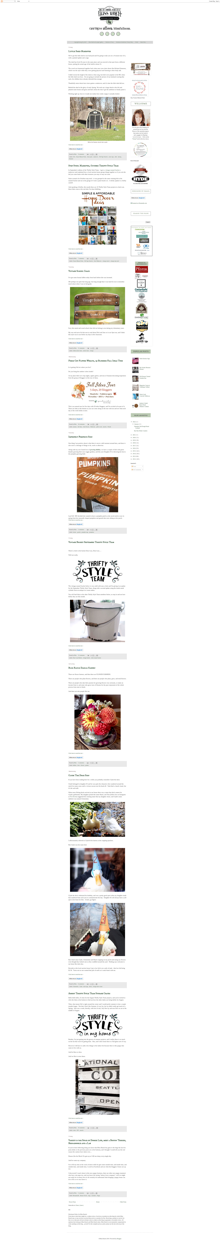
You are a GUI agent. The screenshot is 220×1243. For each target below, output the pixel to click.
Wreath (109, 426)
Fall (74, 156)
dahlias (75, 765)
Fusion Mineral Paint (81, 156)
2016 (134, 448)
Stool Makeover (98, 261)
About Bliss (143, 42)
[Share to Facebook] (96, 154)
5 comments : (81, 529)
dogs (89, 1195)
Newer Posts (72, 1202)
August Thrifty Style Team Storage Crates (89, 993)
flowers (83, 765)
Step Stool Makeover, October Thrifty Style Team (93, 165)
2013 (134, 456)
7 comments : (81, 258)
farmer (75, 532)
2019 (134, 440)
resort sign (111, 156)
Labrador (93, 1195)
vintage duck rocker (97, 986)
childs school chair (77, 350)
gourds (79, 532)
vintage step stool (115, 261)
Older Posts (123, 1202)
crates (74, 1130)
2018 (134, 443)
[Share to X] (94, 154)
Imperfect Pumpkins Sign (80, 436)
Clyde (81, 986)
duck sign (85, 986)
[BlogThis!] (93, 154)
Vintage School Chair (79, 271)
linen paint (90, 156)
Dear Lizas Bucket (77, 658)
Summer (71, 158)
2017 (134, 445)
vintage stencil (106, 261)
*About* (134, 139)
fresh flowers (86, 426)
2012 (134, 459)
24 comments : (82, 424)
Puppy (98, 1195)
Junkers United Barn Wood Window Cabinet (144, 405)
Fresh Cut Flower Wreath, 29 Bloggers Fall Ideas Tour (95, 360)
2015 (134, 451)
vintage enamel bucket (112, 170)
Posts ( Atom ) (80, 1205)
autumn (75, 426)
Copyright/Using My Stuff (80, 42)
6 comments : (81, 984)
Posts (134, 466)
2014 (134, 453)
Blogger (119, 1238)
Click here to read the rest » (75, 145)
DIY (78, 1130)
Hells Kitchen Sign (144, 358)
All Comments (137, 469)
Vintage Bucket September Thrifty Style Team (91, 542)
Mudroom (93, 426)
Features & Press (110, 42)
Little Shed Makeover (79, 51)
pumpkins (91, 532)
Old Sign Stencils (103, 156)
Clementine (76, 986)
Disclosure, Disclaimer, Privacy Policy (124, 42)
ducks (90, 986)
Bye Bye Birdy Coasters (140, 431)
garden (87, 765)
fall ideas (80, 426)
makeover (95, 156)
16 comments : (82, 1127)
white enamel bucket (96, 658)
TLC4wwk (73, 797)
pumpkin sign (85, 532)
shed (116, 156)
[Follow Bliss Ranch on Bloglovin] (75, 149)
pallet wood (99, 426)
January (136, 424)
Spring (120, 156)
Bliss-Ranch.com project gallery (96, 42)
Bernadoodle (76, 1195)
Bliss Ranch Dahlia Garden (81, 667)
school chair (86, 350)
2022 (134, 421)
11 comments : (81, 348)
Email (136, 42)
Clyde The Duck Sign (78, 775)
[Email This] (91, 154)
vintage (91, 350)
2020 (134, 437)
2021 (134, 435)
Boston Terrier (83, 1195)
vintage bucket (86, 658)
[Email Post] (87, 154)
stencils (105, 426)
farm (78, 765)
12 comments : (82, 655)
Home (98, 1202)
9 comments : (81, 154)
